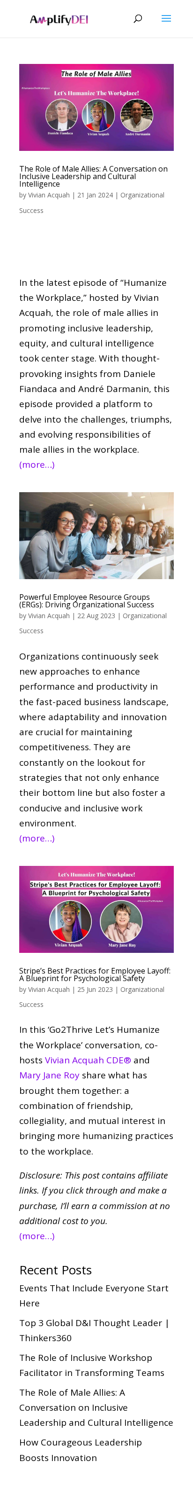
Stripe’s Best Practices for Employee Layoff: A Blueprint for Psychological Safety (95, 974)
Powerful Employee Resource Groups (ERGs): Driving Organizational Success (86, 601)
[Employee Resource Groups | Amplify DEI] (96, 535)
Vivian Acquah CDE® (88, 1060)
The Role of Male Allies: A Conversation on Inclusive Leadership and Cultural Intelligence (93, 176)
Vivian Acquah (49, 194)
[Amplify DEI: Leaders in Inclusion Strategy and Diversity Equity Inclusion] (59, 18)
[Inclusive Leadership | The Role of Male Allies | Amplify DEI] (96, 107)
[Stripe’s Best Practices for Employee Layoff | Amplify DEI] (96, 909)
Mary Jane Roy (49, 1075)
